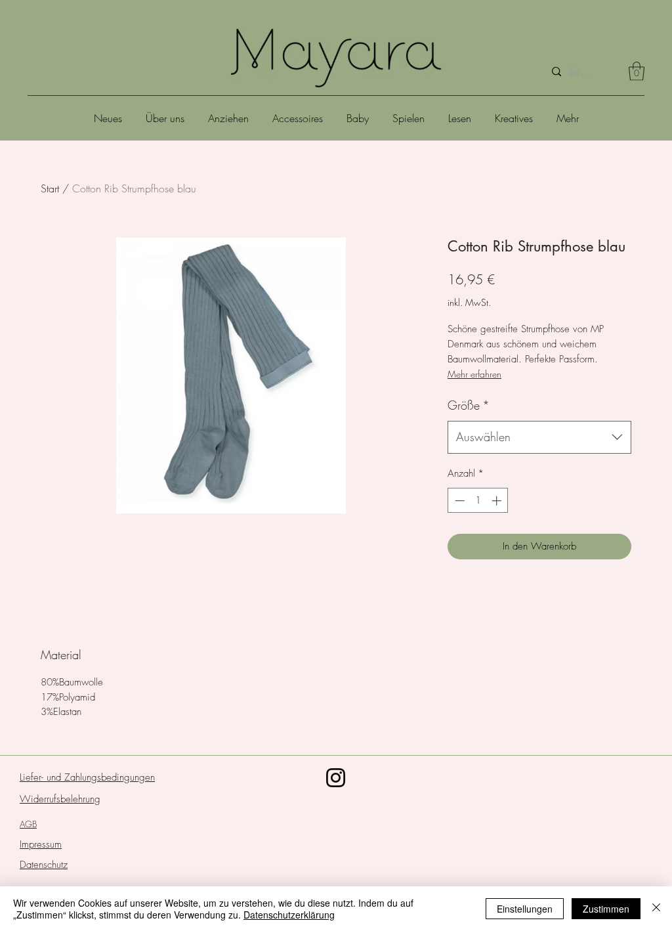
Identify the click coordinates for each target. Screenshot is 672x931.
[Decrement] (458, 500)
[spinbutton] (478, 500)
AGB (28, 824)
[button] (636, 71)
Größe (469, 405)
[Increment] (498, 500)
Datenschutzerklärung (289, 914)
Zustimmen (606, 908)
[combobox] (539, 437)
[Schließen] (656, 908)
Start (50, 188)
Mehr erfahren (474, 374)
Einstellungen (525, 908)
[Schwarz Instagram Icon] (335, 777)
